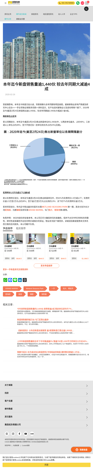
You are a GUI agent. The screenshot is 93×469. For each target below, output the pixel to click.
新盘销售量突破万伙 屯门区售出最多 (33, 320)
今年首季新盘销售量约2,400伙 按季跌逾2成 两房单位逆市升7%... (45, 309)
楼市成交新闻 (21, 14)
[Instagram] (13, 434)
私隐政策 (16, 445)
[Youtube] (26, 434)
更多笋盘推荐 (46, 266)
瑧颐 (18, 210)
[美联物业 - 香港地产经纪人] (14, 3)
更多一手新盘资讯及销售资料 (15, 269)
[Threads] (7, 434)
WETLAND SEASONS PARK (55, 207)
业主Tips (73, 14)
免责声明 (8, 445)
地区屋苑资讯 (48, 14)
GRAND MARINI (35, 210)
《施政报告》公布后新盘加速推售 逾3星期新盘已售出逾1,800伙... (45, 330)
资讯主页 (7, 14)
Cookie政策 (50, 460)
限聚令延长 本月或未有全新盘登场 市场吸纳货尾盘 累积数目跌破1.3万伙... (49, 352)
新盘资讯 (34, 14)
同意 (46, 465)
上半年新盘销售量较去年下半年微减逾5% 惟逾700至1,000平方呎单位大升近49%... (52, 341)
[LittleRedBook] (32, 434)
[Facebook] (19, 434)
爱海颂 (8, 210)
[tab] (7, 228)
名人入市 (61, 14)
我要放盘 (83, 450)
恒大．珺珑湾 (54, 210)
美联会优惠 (20, 19)
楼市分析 (7, 19)
